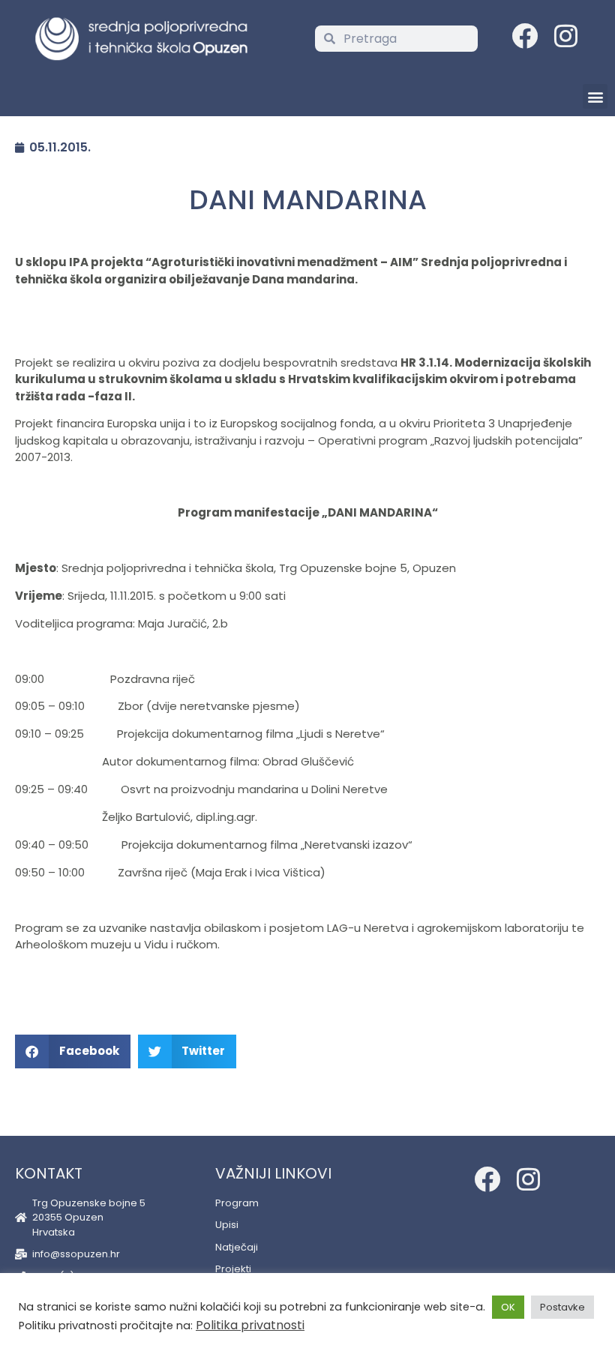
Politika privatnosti (250, 1325)
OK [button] (508, 1307)
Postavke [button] (562, 1307)
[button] (595, 96)
